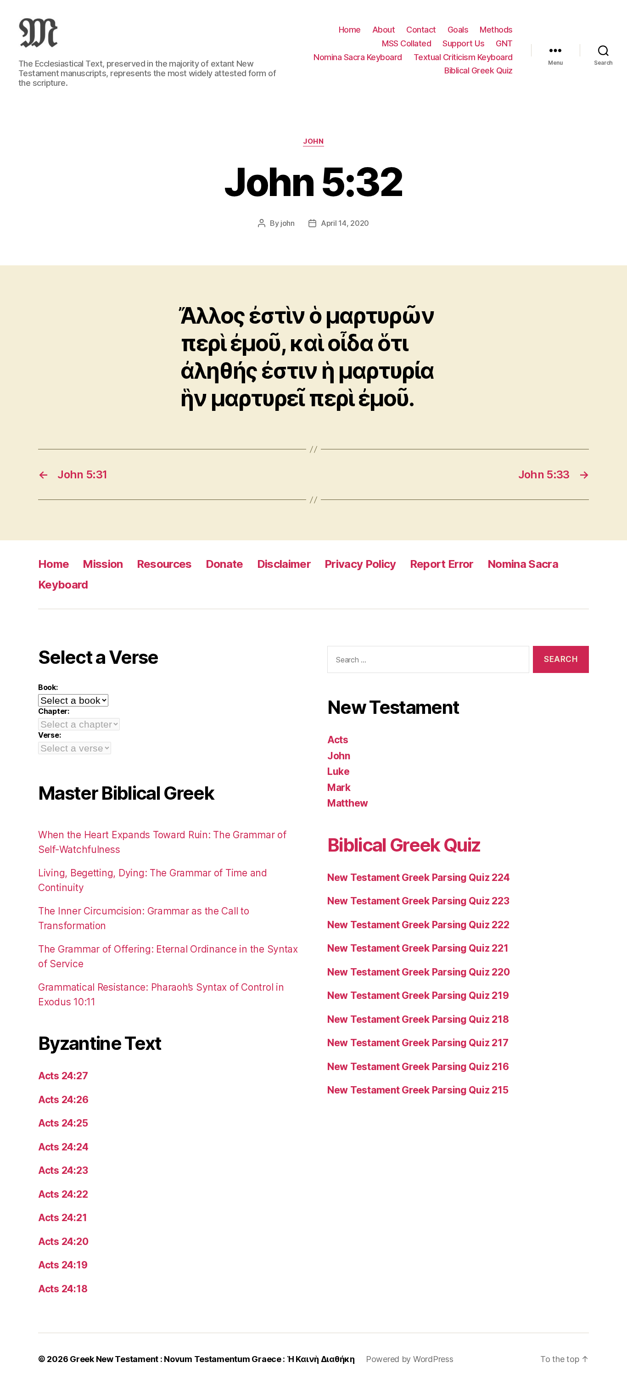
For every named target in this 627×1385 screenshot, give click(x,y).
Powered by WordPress (409, 1359)
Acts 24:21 (62, 1217)
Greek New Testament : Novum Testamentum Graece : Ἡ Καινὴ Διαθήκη (212, 1359)
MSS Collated (406, 43)
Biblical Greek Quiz (478, 70)
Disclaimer (284, 564)
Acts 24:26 (63, 1099)
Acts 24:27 (63, 1076)
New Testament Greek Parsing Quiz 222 (418, 925)
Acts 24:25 (63, 1123)
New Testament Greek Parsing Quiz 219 (418, 995)
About (383, 29)
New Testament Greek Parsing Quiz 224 (418, 877)
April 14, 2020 (345, 223)
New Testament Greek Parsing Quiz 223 (418, 901)
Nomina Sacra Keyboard (358, 57)
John (313, 141)
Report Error (442, 564)
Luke (338, 771)
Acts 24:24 (63, 1147)
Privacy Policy (360, 564)
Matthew (347, 803)
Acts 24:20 (63, 1241)
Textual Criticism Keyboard (463, 57)
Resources (164, 564)
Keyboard (63, 584)
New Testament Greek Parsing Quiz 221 (417, 948)
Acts (337, 740)
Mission (103, 564)
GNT (504, 43)
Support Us (463, 43)
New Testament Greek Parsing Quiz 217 (417, 1043)
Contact (421, 29)
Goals (458, 29)
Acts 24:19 (62, 1265)
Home (350, 29)
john (287, 223)
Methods (496, 29)
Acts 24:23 (63, 1170)
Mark (339, 787)
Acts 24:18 (62, 1289)
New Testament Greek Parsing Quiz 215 (417, 1090)
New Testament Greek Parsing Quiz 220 (418, 972)
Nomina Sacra (522, 564)
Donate (224, 564)
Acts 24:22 (63, 1194)
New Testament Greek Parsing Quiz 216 (418, 1066)
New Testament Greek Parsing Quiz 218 (418, 1019)
